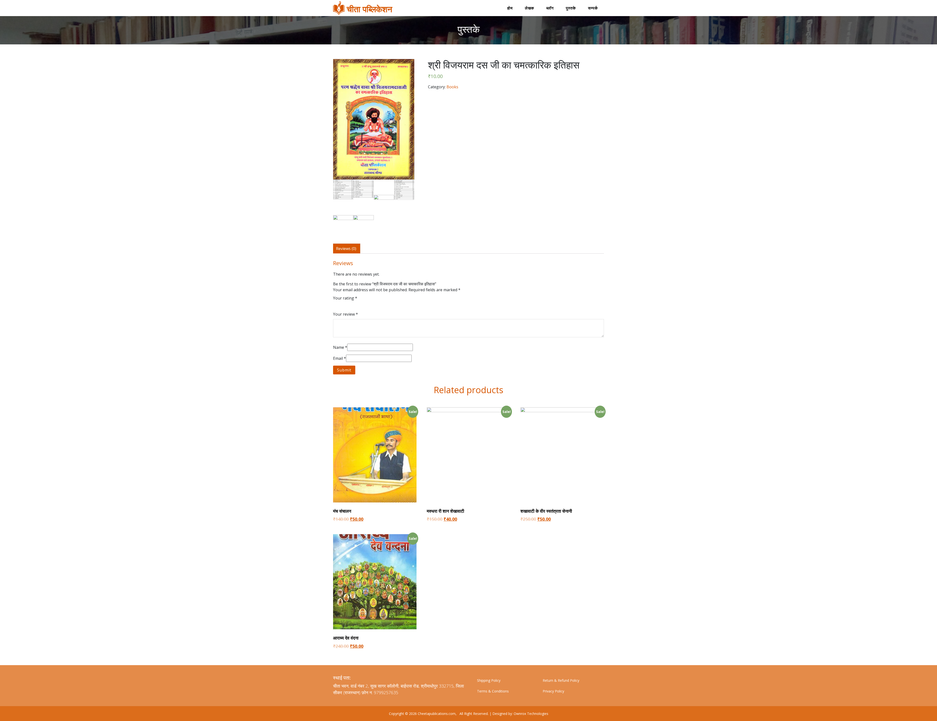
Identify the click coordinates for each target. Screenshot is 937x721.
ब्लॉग (550, 8)
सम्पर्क (593, 8)
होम (510, 8)
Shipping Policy (488, 680)
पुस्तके (571, 8)
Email (339, 358)
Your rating (345, 298)
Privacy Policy (553, 691)
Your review (345, 314)
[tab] (346, 248)
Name (340, 347)
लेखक (529, 8)
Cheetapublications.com (437, 713)
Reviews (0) (346, 248)
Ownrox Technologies (530, 713)
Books (452, 87)
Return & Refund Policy (561, 680)
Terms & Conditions (493, 691)
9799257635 (386, 692)
